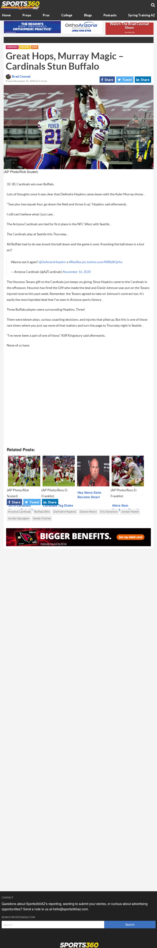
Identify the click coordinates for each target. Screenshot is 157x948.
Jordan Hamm (130, 511)
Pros (46, 15)
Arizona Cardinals (19, 511)
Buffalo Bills (42, 511)
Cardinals (12, 47)
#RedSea (75, 262)
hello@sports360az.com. (71, 909)
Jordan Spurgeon (18, 518)
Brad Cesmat (21, 76)
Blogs (88, 15)
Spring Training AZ (141, 15)
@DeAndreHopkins (52, 262)
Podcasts (110, 15)
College (66, 15)
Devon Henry (88, 511)
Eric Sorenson (109, 511)
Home (6, 15)
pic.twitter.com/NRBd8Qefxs (102, 262)
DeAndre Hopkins (64, 511)
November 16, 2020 (77, 272)
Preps (26, 15)
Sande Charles (42, 518)
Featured (24, 47)
